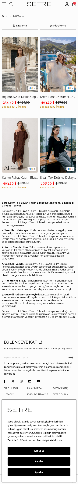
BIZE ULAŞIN (11, 388)
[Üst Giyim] (10, 16)
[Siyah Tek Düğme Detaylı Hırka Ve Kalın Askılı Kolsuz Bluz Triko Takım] (58, 145)
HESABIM (9, 394)
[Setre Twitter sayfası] (12, 381)
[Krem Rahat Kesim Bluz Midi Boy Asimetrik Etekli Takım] (58, 64)
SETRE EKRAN (60, 394)
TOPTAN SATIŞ (60, 388)
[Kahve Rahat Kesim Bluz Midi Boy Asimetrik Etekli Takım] (20, 145)
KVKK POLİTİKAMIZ (37, 394)
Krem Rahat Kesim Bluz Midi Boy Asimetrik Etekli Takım (58, 97)
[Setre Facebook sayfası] (5, 381)
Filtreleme (59, 25)
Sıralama (21, 25)
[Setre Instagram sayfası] (21, 381)
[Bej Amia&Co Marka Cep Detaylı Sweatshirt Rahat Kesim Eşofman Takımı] (20, 64)
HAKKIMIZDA (34, 388)
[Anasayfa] (6, 16)
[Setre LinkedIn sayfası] (29, 381)
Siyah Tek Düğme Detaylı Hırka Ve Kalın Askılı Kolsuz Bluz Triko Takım (58, 177)
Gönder (71, 357)
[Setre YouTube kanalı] (38, 381)
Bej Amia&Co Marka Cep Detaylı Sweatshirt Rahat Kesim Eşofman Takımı (20, 97)
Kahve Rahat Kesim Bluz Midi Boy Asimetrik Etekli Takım (20, 177)
